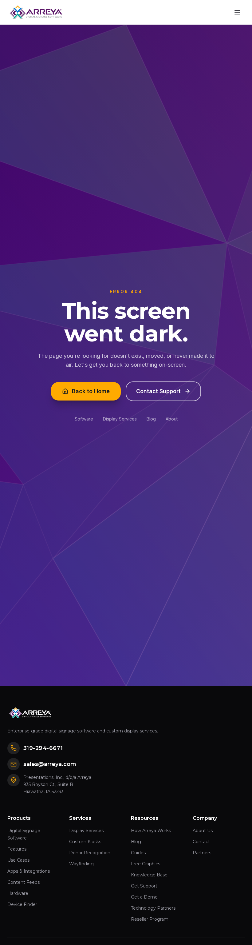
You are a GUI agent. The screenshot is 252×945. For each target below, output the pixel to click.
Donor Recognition (89, 852)
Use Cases (18, 860)
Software (84, 418)
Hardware (17, 893)
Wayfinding (81, 864)
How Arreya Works (151, 830)
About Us (203, 830)
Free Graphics (145, 864)
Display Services (120, 418)
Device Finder (22, 904)
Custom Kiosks (85, 841)
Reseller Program (149, 919)
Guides (138, 852)
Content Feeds (23, 882)
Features (16, 849)
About (172, 418)
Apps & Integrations (28, 871)
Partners (202, 852)
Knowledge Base (149, 875)
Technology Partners (153, 908)
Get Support (144, 886)
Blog (151, 418)
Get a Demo (144, 897)
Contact (201, 841)
